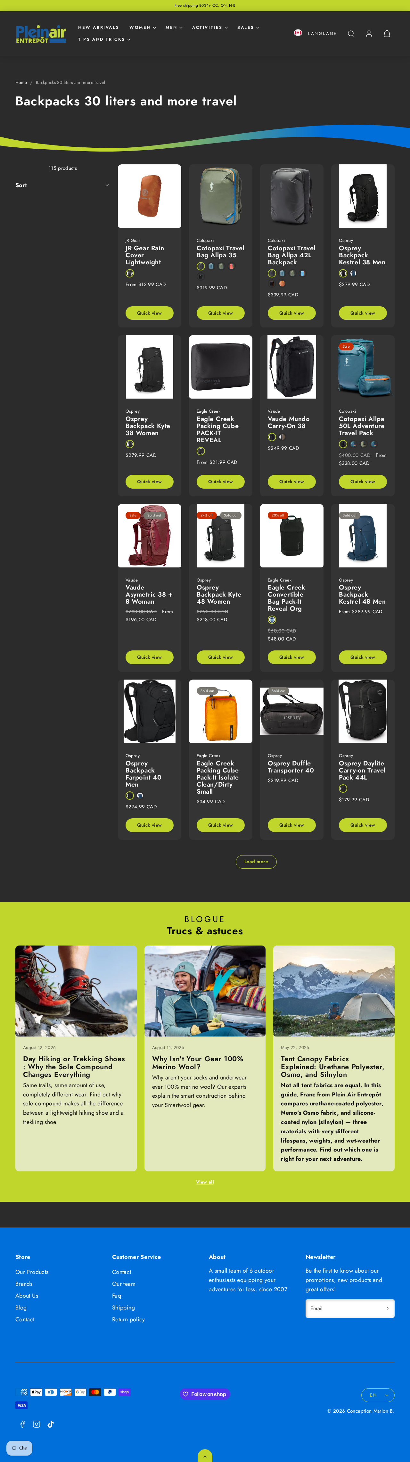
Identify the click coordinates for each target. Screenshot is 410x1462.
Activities (207, 27)
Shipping (123, 1307)
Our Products (31, 1272)
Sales (245, 27)
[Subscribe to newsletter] (388, 1308)
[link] (369, 33)
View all (205, 1182)
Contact (25, 1319)
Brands (23, 1284)
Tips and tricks (101, 39)
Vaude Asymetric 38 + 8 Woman (149, 594)
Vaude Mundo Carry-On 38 (289, 422)
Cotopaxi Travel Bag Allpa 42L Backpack (292, 255)
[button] (298, 33)
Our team (123, 1284)
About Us (26, 1296)
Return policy (128, 1319)
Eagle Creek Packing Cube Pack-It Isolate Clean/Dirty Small (218, 777)
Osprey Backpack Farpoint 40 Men (144, 774)
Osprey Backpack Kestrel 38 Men (362, 255)
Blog (21, 1307)
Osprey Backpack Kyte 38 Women (148, 426)
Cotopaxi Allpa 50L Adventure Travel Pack (362, 426)
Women (140, 27)
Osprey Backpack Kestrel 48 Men (362, 594)
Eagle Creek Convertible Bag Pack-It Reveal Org (287, 598)
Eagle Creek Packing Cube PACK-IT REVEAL (218, 429)
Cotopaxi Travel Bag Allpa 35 (220, 252)
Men (171, 27)
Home (21, 82)
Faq (116, 1296)
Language (322, 33)
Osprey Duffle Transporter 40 (291, 767)
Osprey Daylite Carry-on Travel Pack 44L (362, 770)
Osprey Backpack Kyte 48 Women (219, 594)
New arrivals (98, 27)
